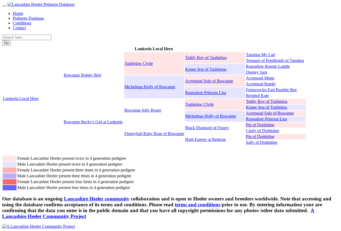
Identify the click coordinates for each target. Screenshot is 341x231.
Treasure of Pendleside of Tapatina (275, 60)
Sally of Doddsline (261, 142)
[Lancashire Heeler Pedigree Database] (41, 4)
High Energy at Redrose (205, 139)
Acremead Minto (260, 78)
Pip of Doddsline (260, 125)
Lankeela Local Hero (21, 98)
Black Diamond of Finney (207, 127)
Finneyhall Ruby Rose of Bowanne (154, 133)
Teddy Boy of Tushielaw (206, 57)
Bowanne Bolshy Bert (82, 75)
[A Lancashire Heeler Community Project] (38, 226)
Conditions (22, 23)
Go (6, 43)
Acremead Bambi (260, 84)
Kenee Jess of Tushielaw (206, 69)
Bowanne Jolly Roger (142, 110)
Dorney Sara (256, 72)
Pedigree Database (28, 18)
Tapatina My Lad (260, 54)
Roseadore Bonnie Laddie (268, 66)
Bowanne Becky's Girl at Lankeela (93, 122)
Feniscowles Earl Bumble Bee (271, 89)
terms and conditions (197, 204)
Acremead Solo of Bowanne (209, 81)
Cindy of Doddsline (262, 130)
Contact (19, 28)
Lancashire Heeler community (96, 198)
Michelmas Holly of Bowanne (149, 87)
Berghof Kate (257, 95)
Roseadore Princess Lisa (205, 92)
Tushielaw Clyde (138, 63)
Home (18, 13)
